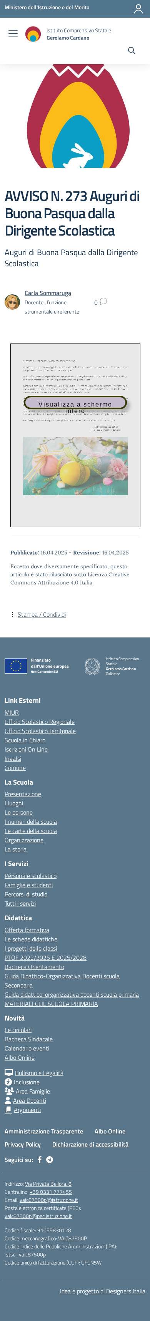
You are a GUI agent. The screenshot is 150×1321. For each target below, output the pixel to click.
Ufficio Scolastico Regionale (40, 721)
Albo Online (20, 1057)
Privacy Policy (23, 1144)
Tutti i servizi (20, 903)
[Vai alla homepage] (33, 34)
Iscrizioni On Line (26, 749)
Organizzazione (24, 840)
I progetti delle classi (31, 948)
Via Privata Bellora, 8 (48, 1184)
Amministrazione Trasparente (44, 1131)
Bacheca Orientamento (34, 966)
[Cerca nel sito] (132, 51)
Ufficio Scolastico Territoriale (40, 730)
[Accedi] (138, 9)
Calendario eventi (27, 1048)
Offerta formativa (27, 929)
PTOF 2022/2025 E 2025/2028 (46, 957)
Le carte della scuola (31, 830)
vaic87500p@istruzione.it (49, 1200)
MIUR (12, 712)
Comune (15, 767)
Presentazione (23, 793)
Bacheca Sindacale (29, 1039)
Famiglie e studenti (29, 885)
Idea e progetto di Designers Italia (102, 1291)
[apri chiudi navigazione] (13, 34)
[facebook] (39, 1159)
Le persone (19, 812)
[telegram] (49, 1159)
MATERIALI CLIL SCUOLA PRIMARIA (51, 1003)
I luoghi (14, 803)
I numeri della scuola (31, 821)
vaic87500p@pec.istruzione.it (38, 1216)
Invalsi (13, 758)
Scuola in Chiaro (25, 740)
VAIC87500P (72, 1238)
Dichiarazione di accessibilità (90, 1144)
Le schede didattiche (31, 939)
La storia (16, 849)
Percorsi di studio (26, 894)
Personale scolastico (31, 875)
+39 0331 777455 (51, 1192)
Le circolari (18, 1029)
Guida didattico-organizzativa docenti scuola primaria (72, 994)
